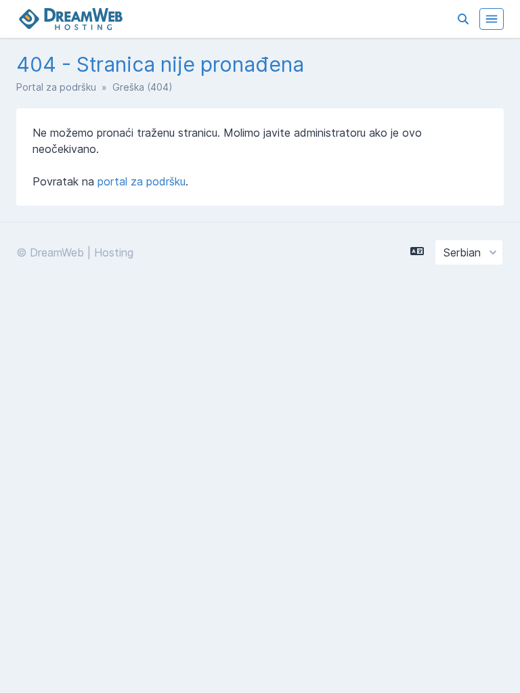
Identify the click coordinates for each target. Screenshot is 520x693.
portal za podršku (142, 181)
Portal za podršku (56, 87)
